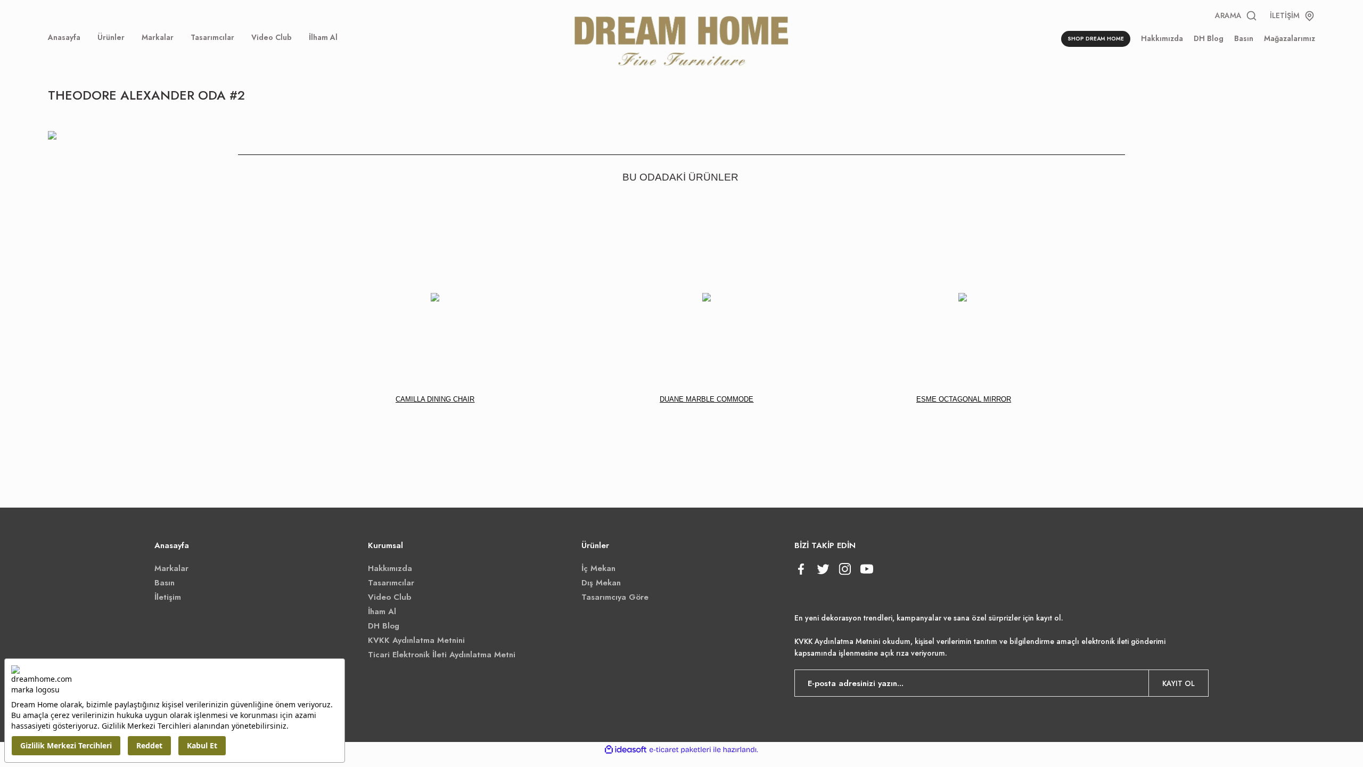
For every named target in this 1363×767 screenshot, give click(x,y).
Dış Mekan (601, 583)
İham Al (382, 611)
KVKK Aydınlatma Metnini (416, 640)
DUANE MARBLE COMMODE (706, 399)
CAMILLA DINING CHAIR (435, 399)
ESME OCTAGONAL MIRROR (963, 399)
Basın (164, 583)
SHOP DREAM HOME (1096, 39)
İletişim (167, 597)
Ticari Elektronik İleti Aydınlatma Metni (441, 654)
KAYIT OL (1178, 683)
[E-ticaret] (680, 750)
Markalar (171, 568)
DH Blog (383, 626)
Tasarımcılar (391, 583)
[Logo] (681, 39)
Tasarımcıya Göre (614, 597)
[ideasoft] (625, 750)
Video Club (389, 597)
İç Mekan (598, 568)
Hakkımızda (390, 568)
